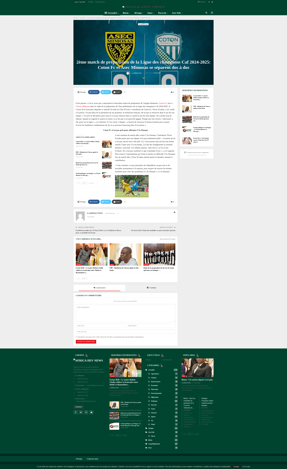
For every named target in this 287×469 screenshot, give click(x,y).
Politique (154, 401)
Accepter (236, 466)
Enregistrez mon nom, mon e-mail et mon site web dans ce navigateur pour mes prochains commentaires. (111, 337)
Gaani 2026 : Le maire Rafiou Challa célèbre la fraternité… (201, 97)
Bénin (126, 13)
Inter (150, 13)
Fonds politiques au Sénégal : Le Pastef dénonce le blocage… (202, 129)
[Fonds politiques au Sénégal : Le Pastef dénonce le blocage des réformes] (107, 176)
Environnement (156, 393)
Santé (153, 409)
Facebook (152, 288)
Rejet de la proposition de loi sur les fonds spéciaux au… (201, 119)
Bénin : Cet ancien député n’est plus (197, 380)
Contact (78, 407)
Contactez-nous (100, 2)
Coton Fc (162, 103)
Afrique (138, 13)
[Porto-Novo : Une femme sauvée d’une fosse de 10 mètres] (187, 140)
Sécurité (154, 413)
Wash (153, 424)
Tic (152, 420)
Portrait (162, 13)
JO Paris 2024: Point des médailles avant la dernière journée (153, 230)
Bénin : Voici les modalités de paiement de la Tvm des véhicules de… (189, 403)
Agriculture (155, 374)
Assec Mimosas (83, 106)
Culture (153, 378)
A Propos (90, 2)
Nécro (153, 436)
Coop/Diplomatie (154, 444)
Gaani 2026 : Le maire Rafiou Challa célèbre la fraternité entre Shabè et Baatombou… (124, 382)
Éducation (154, 389)
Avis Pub (176, 13)
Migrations (155, 397)
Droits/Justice (155, 381)
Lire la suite (246, 466)
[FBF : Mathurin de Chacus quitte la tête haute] (107, 154)
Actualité (112, 13)
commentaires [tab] (100, 288)
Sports (146, 24)
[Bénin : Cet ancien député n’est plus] (198, 367)
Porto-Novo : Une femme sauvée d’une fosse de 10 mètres (201, 140)
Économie (154, 385)
